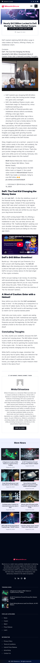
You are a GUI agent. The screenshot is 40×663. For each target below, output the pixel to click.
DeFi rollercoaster (8, 147)
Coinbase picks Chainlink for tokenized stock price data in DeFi (10, 506)
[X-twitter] (31, 1)
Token (30, 375)
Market (25, 375)
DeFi (17, 28)
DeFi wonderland (30, 301)
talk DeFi (11, 198)
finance (20, 375)
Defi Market (13, 375)
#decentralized (22, 172)
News (29, 28)
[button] (31, 6)
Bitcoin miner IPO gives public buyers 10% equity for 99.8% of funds (30, 506)
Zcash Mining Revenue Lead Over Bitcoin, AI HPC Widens (10, 483)
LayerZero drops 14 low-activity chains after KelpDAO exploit (30, 526)
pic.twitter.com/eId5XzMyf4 (15, 180)
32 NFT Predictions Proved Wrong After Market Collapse (29, 462)
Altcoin (13, 28)
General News (23, 28)
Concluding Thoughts (30, 56)
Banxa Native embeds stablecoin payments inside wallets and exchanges (30, 484)
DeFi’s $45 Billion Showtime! (16, 54)
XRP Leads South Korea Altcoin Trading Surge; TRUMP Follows (10, 526)
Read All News (20, 428)
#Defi (7, 161)
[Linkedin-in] (33, 1)
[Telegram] (37, 1)
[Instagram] (35, 1)
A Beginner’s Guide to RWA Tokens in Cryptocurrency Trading (10, 463)
